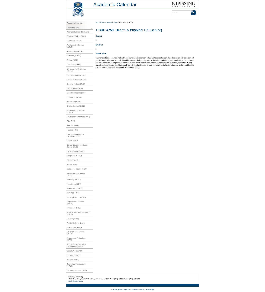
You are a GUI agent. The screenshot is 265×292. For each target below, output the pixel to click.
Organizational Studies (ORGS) (75, 203)
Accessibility (150, 289)
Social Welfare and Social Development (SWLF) (76, 245)
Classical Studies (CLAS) (76, 75)
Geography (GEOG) (74, 156)
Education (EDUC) (74, 102)
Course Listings (73, 27)
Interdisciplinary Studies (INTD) (76, 174)
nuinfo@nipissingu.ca (75, 281)
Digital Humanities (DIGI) (76, 93)
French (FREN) (72, 141)
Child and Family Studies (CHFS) (76, 70)
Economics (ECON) (74, 97)
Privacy (142, 289)
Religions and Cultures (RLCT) (75, 233)
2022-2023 (100, 23)
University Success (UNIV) (77, 270)
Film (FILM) (71, 121)
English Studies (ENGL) (76, 106)
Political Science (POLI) (76, 223)
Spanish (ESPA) (73, 260)
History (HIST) (72, 164)
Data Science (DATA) (75, 88)
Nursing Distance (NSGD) (76, 197)
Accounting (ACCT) (74, 41)
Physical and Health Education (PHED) (78, 213)
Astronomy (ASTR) (74, 56)
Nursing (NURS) (73, 193)
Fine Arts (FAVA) (73, 126)
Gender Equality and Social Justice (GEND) (77, 146)
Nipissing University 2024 (121, 289)
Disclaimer (134, 289)
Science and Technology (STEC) (76, 239)
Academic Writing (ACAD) (76, 36)
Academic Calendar (115, 4)
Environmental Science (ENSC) (75, 111)
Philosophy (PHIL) (74, 208)
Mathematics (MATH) (75, 188)
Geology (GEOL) (73, 160)
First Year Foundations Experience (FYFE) (75, 135)
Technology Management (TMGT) (76, 265)
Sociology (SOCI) (73, 255)
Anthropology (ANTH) (75, 51)
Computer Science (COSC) (77, 80)
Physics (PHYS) (73, 219)
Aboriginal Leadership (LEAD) (78, 32)
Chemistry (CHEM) (74, 65)
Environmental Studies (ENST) (78, 117)
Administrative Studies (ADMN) (75, 46)
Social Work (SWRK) (74, 251)
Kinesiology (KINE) (74, 184)
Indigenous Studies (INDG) (77, 169)
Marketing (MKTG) (74, 180)
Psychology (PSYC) (74, 228)
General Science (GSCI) (76, 151)
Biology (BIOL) (72, 60)
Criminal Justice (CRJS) (76, 84)
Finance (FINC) (72, 130)
